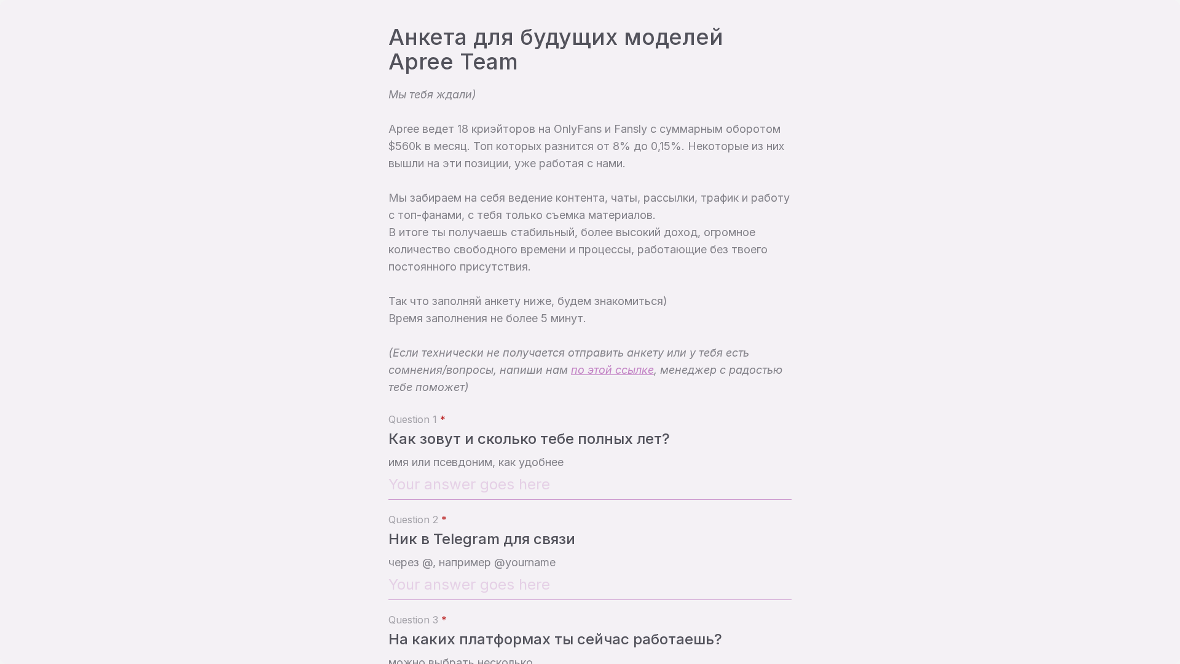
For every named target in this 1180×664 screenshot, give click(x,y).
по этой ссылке (612, 369)
